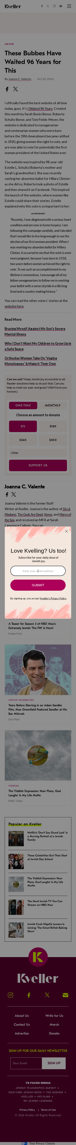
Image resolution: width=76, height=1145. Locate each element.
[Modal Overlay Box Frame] (38, 572)
